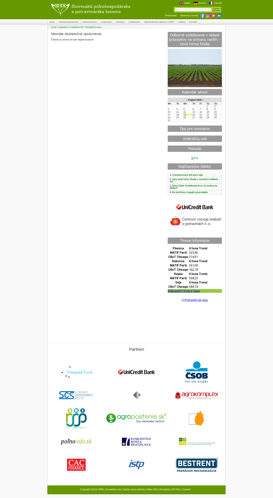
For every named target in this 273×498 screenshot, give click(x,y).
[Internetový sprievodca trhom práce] (136, 465)
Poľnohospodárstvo (68, 22)
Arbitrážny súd (195, 138)
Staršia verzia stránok (134, 489)
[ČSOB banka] (196, 372)
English (187, 3)
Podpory (119, 22)
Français (217, 3)
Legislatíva (105, 22)
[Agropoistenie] (136, 418)
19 (184, 114)
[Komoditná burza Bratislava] (136, 442)
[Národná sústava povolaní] (76, 418)
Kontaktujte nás (113, 489)
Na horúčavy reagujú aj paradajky (190, 192)
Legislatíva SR (76, 27)
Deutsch (202, 3)
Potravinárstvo (89, 22)
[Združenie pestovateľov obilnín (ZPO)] (196, 418)
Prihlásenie (171, 15)
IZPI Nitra (176, 489)
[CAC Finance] (76, 465)
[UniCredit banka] (194, 210)
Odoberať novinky (189, 15)
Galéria (180, 22)
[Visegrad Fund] (76, 372)
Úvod (51, 22)
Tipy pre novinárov (195, 128)
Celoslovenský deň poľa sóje (187, 175)
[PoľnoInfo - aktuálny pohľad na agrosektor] (76, 442)
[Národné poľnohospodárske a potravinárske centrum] (196, 442)
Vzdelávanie (133, 22)
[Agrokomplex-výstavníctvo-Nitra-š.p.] (196, 395)
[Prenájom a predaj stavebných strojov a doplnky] (196, 465)
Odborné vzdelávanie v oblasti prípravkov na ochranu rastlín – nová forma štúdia (195, 39)
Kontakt (192, 22)
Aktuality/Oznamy (93, 27)
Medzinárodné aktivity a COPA (158, 22)
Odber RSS (152, 489)
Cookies (186, 489)
